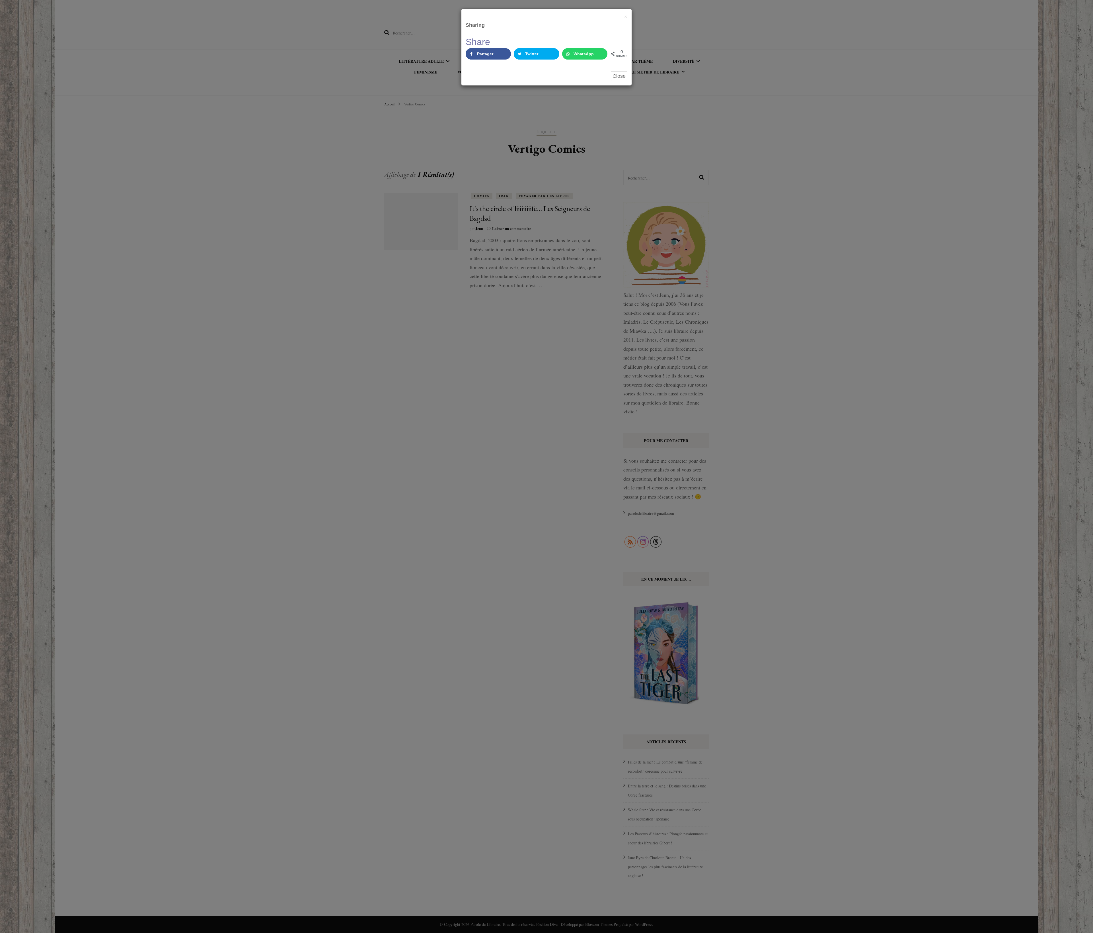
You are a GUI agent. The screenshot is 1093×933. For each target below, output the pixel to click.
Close (619, 76)
